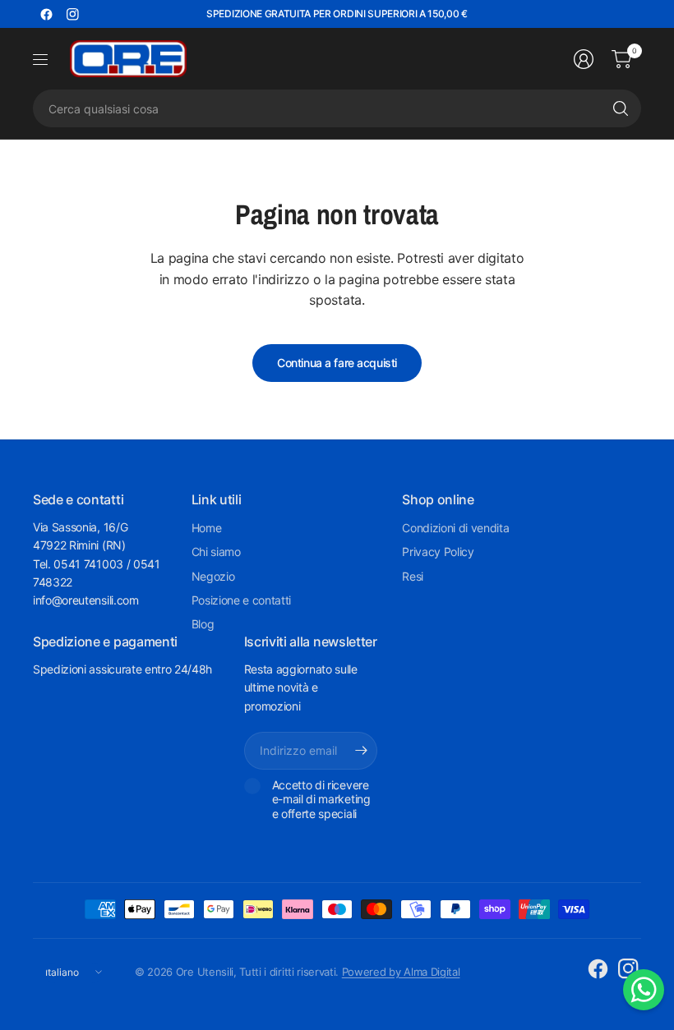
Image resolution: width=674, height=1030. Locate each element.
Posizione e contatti (242, 600)
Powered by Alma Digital (401, 971)
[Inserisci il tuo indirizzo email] (360, 751)
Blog (203, 624)
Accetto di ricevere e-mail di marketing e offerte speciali (321, 799)
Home (207, 528)
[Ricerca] (620, 108)
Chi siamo (216, 552)
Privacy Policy (438, 552)
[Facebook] (46, 14)
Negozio (213, 576)
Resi (412, 576)
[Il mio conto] (583, 59)
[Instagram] (72, 14)
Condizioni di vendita (455, 528)
